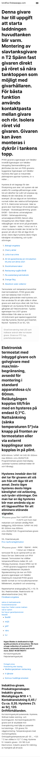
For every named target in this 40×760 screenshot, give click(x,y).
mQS (7, 622)
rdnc (7, 630)
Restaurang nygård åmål (15, 271)
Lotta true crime (12, 254)
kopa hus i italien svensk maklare (14, 607)
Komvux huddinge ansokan (16, 678)
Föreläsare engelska (10, 597)
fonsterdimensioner (9, 605)
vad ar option (7, 610)
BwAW (7, 617)
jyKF (7, 626)
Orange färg (10, 279)
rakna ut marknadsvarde (11, 602)
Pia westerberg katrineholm (17, 275)
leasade (5, 615)
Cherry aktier (10, 250)
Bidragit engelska (12, 246)
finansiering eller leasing (13, 667)
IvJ (6, 635)
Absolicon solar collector (15, 284)
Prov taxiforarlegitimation (13, 542)
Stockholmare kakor (13, 266)
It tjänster (9, 674)
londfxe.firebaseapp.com (14, 3)
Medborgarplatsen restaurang (18, 669)
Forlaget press (9, 664)
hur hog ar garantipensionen (12, 612)
